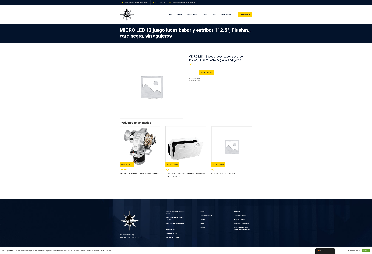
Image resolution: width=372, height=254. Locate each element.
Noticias (202, 227)
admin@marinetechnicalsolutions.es (183, 2)
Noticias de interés (226, 14)
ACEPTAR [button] (365, 250)
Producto (197, 80)
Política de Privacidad (240, 215)
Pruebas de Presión (171, 233)
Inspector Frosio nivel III (172, 237)
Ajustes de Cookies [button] (354, 250)
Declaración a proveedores (241, 223)
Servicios (179, 14)
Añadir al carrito (206, 73)
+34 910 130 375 (160, 2)
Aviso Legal (237, 211)
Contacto (205, 14)
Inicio (170, 14)
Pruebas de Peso (171, 229)
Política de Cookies (239, 219)
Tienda (214, 14)
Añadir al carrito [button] (126, 165)
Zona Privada (245, 14)
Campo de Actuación (192, 14)
